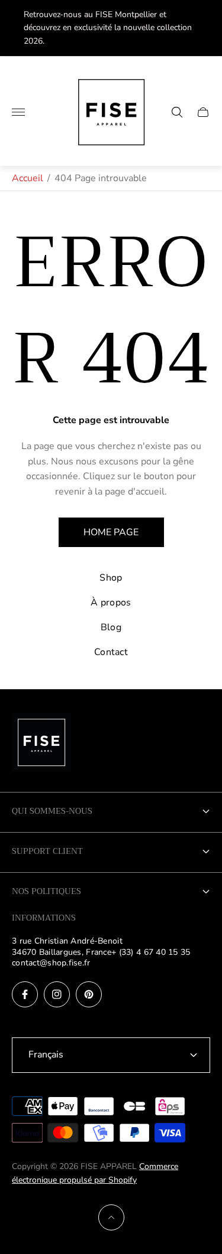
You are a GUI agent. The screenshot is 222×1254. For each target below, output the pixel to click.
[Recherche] (177, 112)
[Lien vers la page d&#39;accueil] (41, 743)
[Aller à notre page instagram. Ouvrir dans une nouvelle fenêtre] (57, 994)
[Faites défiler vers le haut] (111, 1217)
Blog (111, 627)
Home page (111, 532)
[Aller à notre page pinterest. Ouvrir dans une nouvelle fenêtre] (89, 994)
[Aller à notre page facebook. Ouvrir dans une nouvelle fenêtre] (25, 994)
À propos (111, 602)
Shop (110, 577)
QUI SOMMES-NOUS (52, 811)
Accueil (27, 178)
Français (45, 1054)
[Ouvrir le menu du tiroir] (18, 112)
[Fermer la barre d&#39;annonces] (204, 28)
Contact (111, 652)
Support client (47, 851)
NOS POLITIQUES (46, 891)
